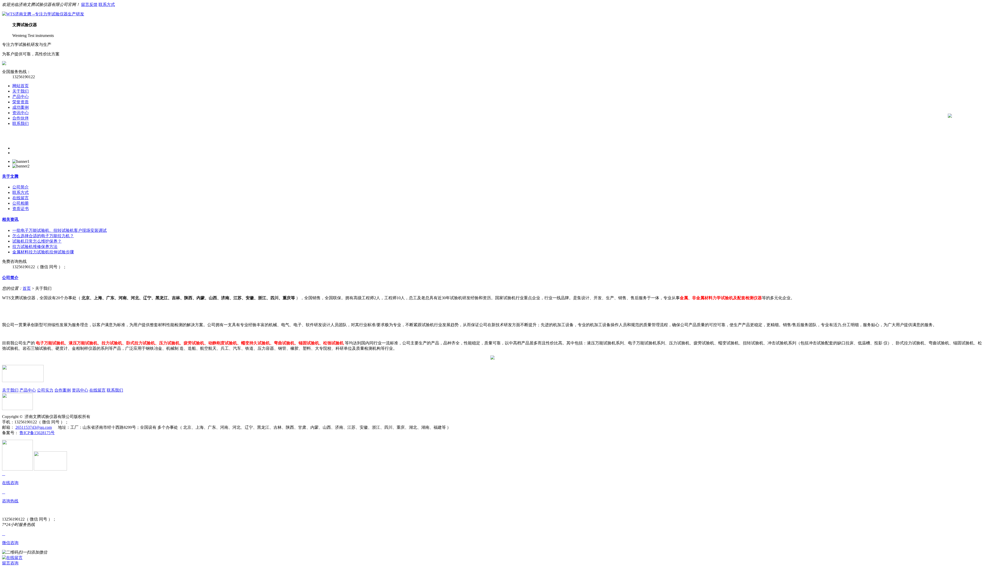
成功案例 (20, 107)
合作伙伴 (20, 118)
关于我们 (20, 91)
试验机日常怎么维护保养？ (37, 241)
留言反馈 (89, 4)
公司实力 (45, 390)
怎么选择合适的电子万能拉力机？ (43, 236)
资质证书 (20, 208)
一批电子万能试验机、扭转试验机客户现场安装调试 (59, 230)
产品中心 (20, 96)
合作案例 (62, 390)
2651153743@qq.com (33, 427)
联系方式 (106, 4)
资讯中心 (20, 113)
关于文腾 (10, 176)
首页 (27, 288)
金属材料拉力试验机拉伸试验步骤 (43, 252)
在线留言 (20, 198)
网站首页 (20, 86)
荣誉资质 (20, 102)
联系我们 (20, 123)
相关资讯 (10, 219)
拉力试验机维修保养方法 (34, 246)
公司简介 (20, 187)
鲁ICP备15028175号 (37, 433)
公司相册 (20, 203)
